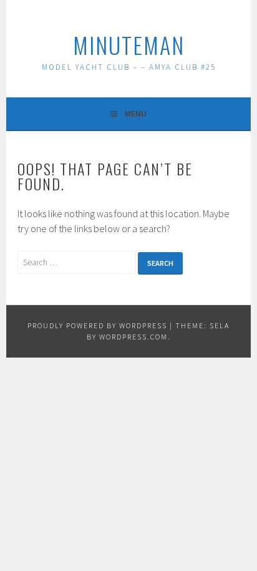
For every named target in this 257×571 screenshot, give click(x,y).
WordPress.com (133, 336)
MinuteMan (129, 44)
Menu (136, 113)
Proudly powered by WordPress (97, 325)
